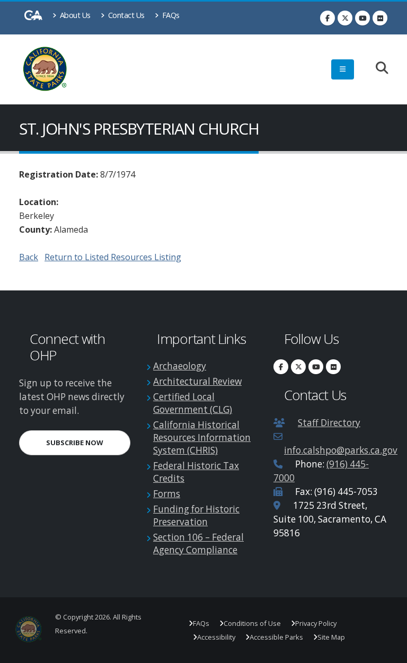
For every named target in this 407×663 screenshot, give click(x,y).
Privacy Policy (316, 623)
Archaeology (179, 366)
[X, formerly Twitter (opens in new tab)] (345, 18)
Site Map (331, 637)
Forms (166, 494)
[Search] (376, 69)
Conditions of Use (252, 623)
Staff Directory (329, 423)
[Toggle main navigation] (342, 69)
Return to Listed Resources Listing (113, 257)
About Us (74, 15)
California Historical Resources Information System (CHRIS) (202, 437)
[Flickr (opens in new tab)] (380, 18)
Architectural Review (197, 381)
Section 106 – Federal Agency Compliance (198, 543)
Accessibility (216, 637)
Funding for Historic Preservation (196, 515)
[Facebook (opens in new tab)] (327, 18)
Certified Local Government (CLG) (192, 403)
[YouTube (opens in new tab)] (362, 18)
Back (28, 257)
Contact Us (125, 15)
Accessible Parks (276, 637)
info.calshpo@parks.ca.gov (340, 450)
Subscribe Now (88, 442)
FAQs (170, 15)
